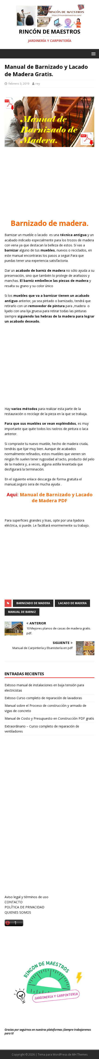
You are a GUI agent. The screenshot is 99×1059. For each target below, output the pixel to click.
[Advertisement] (49, 184)
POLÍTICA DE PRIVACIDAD (24, 907)
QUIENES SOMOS (18, 912)
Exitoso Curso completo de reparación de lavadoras (43, 698)
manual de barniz (22, 612)
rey (37, 83)
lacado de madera (72, 603)
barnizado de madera (33, 603)
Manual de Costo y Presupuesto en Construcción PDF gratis (49, 718)
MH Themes (79, 1054)
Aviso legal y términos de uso (26, 897)
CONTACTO (14, 902)
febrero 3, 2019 (18, 83)
